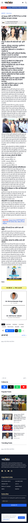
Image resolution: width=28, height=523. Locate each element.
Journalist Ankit (19, 481)
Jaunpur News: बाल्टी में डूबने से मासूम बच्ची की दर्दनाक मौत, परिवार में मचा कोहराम (14, 221)
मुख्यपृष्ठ (3, 13)
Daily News (9, 13)
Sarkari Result (18, 486)
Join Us (17, 484)
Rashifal (17, 489)
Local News (21, 324)
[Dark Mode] (23, 2)
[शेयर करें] (24, 22)
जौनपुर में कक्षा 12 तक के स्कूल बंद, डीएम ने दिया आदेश (19, 435)
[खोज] (26, 2)
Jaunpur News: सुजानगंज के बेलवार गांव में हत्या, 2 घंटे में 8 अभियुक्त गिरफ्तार (20, 427)
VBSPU (2, 489)
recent (22, 326)
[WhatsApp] (19, 330)
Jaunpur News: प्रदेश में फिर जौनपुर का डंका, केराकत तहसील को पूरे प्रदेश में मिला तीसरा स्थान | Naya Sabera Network (20, 417)
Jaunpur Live (4, 484)
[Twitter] (16, 330)
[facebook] (4, 387)
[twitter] (11, 387)
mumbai (4, 326)
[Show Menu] (2, 2)
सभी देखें (23, 335)
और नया (4, 378)
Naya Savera (10, 326)
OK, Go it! (21, 517)
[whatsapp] (17, 387)
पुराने (24, 378)
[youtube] (24, 387)
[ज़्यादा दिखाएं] (23, 330)
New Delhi (17, 326)
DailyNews (15, 324)
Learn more (6, 519)
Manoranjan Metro (6, 481)
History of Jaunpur (6, 486)
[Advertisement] (14, 361)
